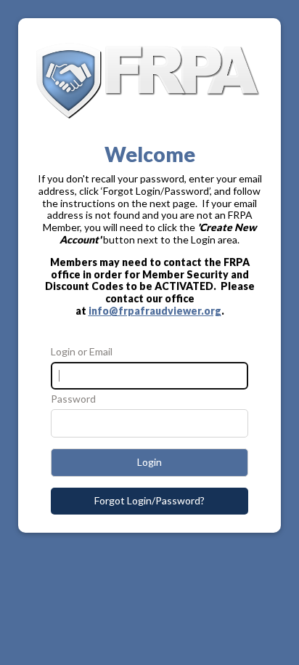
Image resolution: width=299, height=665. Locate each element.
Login (149, 462)
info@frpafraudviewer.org (155, 311)
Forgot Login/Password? (149, 500)
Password (73, 399)
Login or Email (81, 352)
